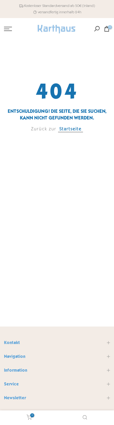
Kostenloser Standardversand (46, 5)
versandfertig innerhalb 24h (59, 12)
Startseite (70, 128)
